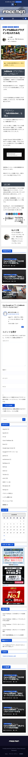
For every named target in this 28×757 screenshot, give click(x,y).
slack (4, 471)
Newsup (22, 748)
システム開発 (16, 27)
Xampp (4, 489)
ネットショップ (7, 501)
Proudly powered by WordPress (10, 748)
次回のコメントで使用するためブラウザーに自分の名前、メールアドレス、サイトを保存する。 (14, 399)
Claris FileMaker (7, 259)
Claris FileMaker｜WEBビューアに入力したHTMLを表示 (13, 277)
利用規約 (21, 754)
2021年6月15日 (8, 714)
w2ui (4, 478)
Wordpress (10, 27)
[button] (23, 18)
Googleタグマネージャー (9, 452)
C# (3, 437)
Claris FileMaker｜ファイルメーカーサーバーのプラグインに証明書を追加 (19, 220)
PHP (4, 290)
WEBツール (5, 27)
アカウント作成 (7, 493)
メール (5, 378)
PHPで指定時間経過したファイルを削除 (13, 293)
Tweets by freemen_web (9, 656)
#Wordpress (20, 39)
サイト (4, 386)
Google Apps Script (8, 448)
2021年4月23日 (8, 730)
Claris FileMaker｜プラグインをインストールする (14, 625)
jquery (4, 455)
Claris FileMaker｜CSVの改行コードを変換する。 (13, 262)
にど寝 (10, 37)
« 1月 (4, 540)
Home (6, 754)
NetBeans (5, 463)
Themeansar (14, 750)
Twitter (5, 474)
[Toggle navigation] (13, 19)
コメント (6, 341)
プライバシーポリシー (13, 754)
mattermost (6, 459)
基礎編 (4, 505)
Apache (4, 433)
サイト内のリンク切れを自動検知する (9, 219)
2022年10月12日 (9, 697)
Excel (4, 444)
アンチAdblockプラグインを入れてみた (13, 645)
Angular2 (5, 429)
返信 (22, 326)
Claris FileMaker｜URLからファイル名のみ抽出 (14, 630)
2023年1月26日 (8, 681)
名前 (4, 370)
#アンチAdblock (12, 41)
